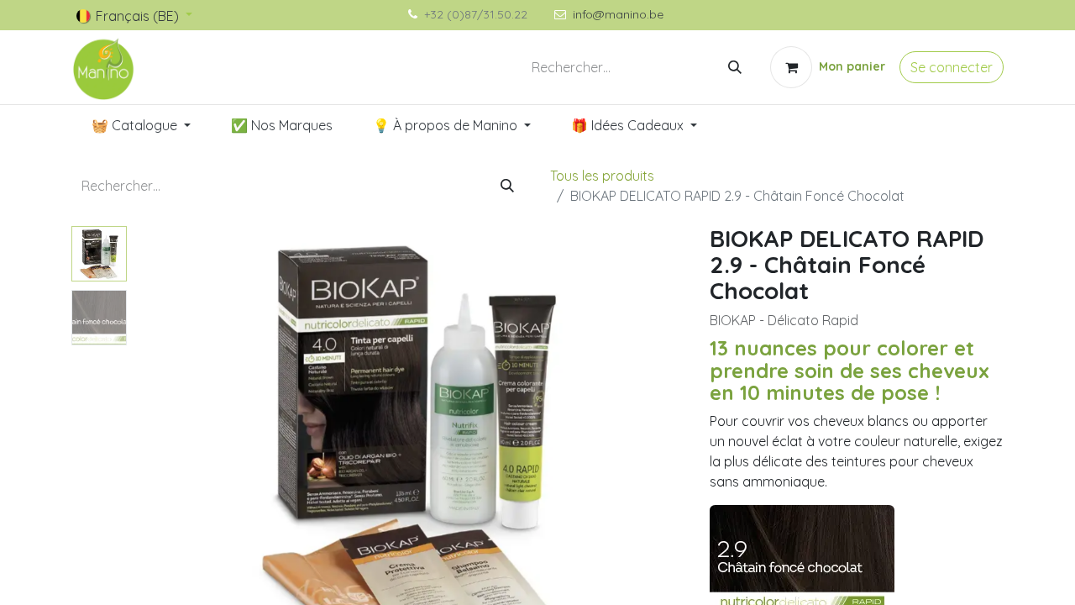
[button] (175, 436)
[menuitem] (141, 125)
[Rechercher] (735, 67)
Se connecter (951, 67)
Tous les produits (602, 175)
